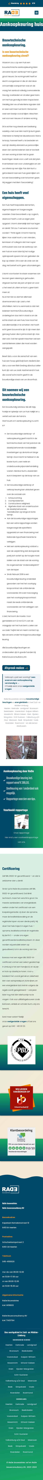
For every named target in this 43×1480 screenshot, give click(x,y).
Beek (10, 1387)
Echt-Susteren (21, 1375)
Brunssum (14, 1351)
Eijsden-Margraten (25, 1369)
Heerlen (9, 1345)
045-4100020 (8, 1261)
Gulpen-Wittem (28, 1357)
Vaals (31, 1387)
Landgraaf (32, 1345)
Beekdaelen (27, 1351)
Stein (11, 1369)
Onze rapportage (21, 833)
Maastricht (12, 1363)
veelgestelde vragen (17, 1021)
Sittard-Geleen (28, 1363)
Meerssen (32, 1380)
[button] (36, 13)
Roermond (28, 1392)
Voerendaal (12, 1357)
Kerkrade (20, 1345)
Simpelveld (21, 1387)
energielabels (21, 702)
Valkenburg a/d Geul (15, 1380)
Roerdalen (15, 1392)
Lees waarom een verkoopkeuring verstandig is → (20, 680)
